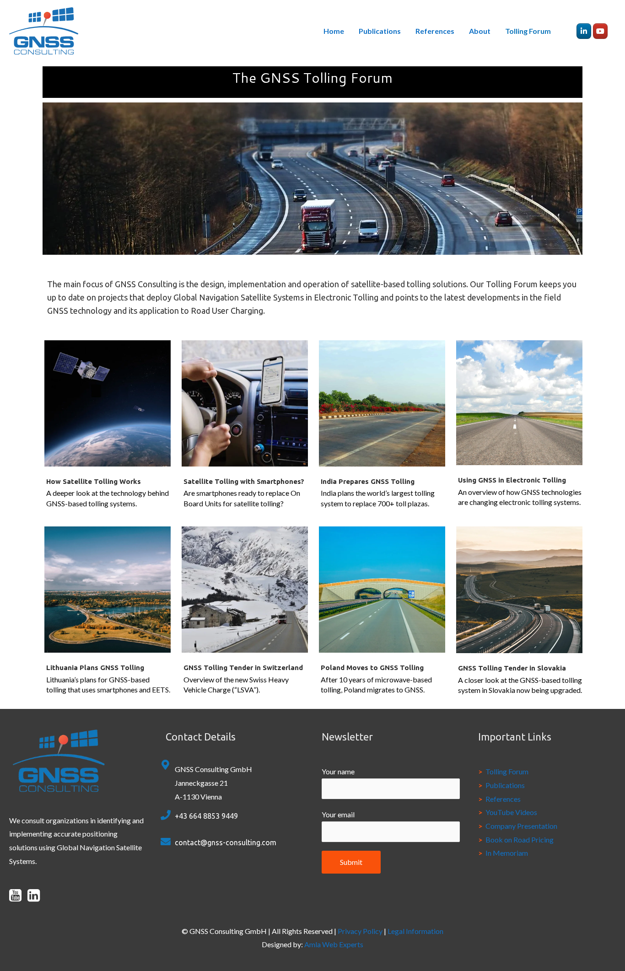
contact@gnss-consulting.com (225, 842)
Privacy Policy (361, 931)
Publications (380, 31)
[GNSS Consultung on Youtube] (600, 31)
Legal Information (415, 931)
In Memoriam (506, 852)
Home (333, 31)
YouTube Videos (511, 812)
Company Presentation (521, 825)
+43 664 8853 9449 (206, 816)
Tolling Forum (528, 31)
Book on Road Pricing (519, 839)
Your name (338, 771)
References (434, 31)
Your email (338, 814)
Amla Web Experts (333, 944)
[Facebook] (584, 31)
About (479, 31)
